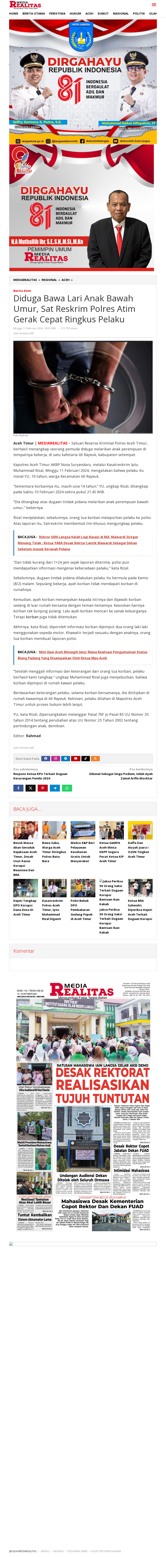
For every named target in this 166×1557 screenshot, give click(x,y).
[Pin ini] (43, 788)
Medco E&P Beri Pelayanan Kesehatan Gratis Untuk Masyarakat (83, 852)
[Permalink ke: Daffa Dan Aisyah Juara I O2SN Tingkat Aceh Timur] (140, 830)
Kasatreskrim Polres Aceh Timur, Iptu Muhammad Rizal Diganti (52, 910)
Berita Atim (22, 291)
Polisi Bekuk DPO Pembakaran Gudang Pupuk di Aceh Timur (82, 910)
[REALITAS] (25, 5)
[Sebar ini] (18, 788)
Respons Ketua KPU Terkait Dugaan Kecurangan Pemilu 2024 (40, 773)
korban (32, 616)
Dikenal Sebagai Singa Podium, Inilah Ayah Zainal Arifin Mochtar (121, 773)
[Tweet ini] (31, 788)
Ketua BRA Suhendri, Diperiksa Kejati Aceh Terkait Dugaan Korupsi (140, 910)
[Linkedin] (65, 758)
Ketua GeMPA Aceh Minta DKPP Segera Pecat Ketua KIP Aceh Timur (111, 852)
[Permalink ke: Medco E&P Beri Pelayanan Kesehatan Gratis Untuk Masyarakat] (83, 830)
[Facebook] (45, 758)
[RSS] (95, 758)
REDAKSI (58, 1551)
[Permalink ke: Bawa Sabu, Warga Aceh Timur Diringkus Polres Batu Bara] (54, 830)
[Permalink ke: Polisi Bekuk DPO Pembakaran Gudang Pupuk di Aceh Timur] (83, 888)
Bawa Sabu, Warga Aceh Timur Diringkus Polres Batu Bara (54, 852)
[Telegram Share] (55, 788)
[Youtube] (75, 758)
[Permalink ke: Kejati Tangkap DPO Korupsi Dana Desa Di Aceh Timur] (25, 888)
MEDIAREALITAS (52, 443)
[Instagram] (55, 758)
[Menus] (154, 5)
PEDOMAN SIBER (77, 1551)
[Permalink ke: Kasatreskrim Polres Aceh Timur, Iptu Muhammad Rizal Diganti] (54, 888)
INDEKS (45, 1551)
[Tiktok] (85, 758)
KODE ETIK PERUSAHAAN (106, 1551)
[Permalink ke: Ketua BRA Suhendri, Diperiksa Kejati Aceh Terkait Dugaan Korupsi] (140, 888)
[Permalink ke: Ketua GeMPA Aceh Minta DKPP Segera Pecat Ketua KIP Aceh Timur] (111, 830)
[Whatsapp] (67, 788)
